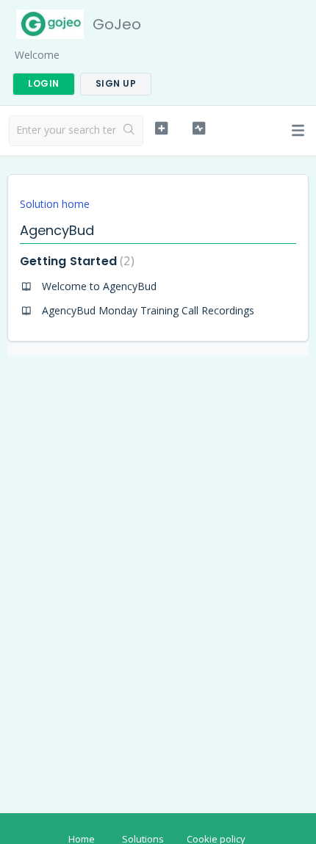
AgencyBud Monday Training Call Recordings (148, 310)
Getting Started (75, 261)
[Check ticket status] (199, 128)
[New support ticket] (161, 128)
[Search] (129, 130)
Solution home (55, 204)
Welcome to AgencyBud (99, 286)
